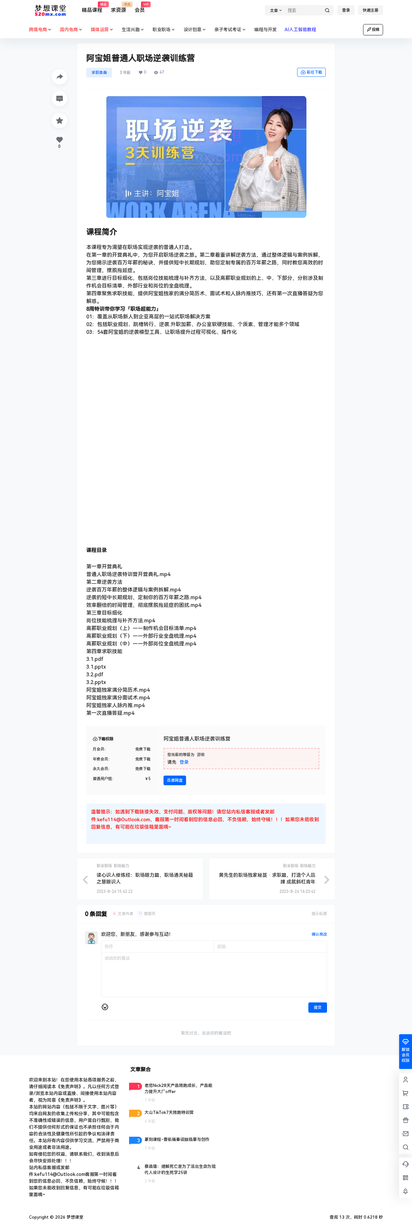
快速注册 (370, 10)
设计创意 (192, 29)
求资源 (118, 8)
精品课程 (92, 8)
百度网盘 (175, 780)
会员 (140, 8)
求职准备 (99, 72)
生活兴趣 (131, 29)
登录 (346, 10)
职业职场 (162, 29)
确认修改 (319, 934)
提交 (318, 1007)
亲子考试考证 (227, 29)
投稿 (375, 29)
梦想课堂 (74, 1217)
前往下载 (314, 72)
